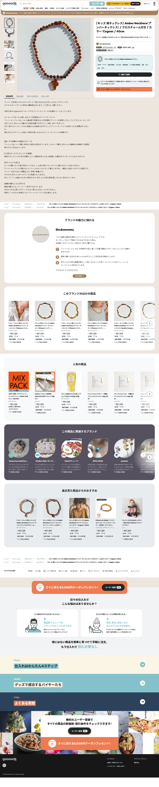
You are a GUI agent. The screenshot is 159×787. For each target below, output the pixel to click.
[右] (149, 323)
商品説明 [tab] (9, 96)
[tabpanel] (47, 147)
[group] (113, 587)
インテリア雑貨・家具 (72, 8)
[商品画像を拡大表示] (54, 55)
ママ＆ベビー (28, 204)
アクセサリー (28, 207)
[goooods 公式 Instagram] (4, 765)
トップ (6, 204)
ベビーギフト (41, 204)
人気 (26, 8)
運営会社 (136, 763)
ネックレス (40, 207)
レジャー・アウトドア (115, 8)
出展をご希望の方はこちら (115, 763)
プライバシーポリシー (140, 759)
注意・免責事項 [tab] (32, 96)
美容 (46, 8)
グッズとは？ (111, 759)
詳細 (133, 47)
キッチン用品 (60, 8)
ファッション (84, 8)
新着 (32, 8)
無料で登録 (13, 333)
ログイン (147, 4)
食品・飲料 (39, 8)
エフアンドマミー (108, 47)
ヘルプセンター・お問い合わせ (116, 766)
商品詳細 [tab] (19, 96)
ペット (92, 8)
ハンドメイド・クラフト (72, 270)
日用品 (52, 8)
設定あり (111, 50)
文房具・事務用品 (101, 8)
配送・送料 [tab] (45, 96)
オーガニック (60, 270)
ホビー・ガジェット (129, 8)
